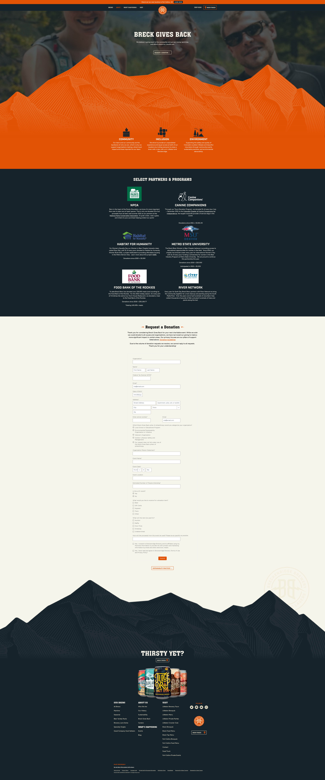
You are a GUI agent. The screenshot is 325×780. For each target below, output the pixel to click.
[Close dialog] (193, 359)
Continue (146, 388)
